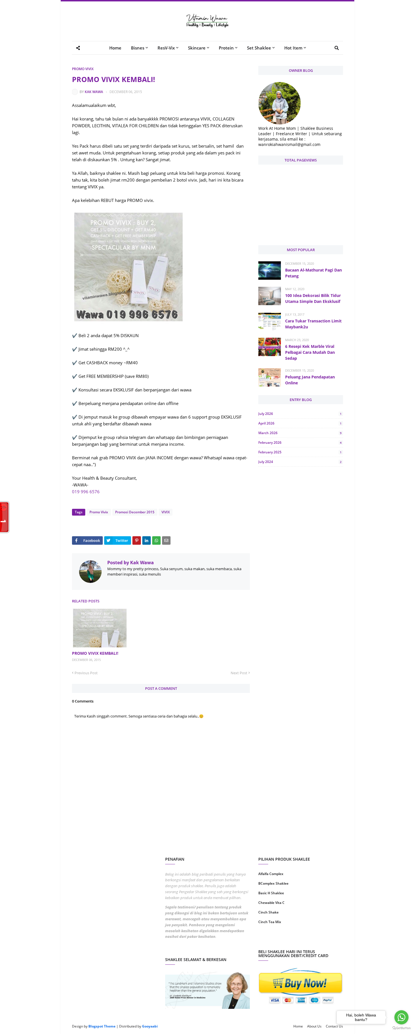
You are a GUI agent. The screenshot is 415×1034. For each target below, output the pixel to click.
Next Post (239, 672)
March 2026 (300, 432)
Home (298, 1026)
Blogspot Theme (101, 1026)
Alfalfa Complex (270, 873)
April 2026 (300, 423)
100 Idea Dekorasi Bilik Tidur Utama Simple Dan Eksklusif (313, 298)
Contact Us (334, 1026)
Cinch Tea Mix (269, 921)
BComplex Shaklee (273, 883)
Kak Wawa (94, 91)
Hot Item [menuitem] (293, 48)
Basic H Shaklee (271, 893)
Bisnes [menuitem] (137, 48)
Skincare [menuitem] (197, 48)
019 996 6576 (86, 491)
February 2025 (300, 452)
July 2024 (300, 461)
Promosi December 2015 (134, 512)
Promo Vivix (82, 68)
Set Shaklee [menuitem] (259, 48)
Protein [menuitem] (226, 48)
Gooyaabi (150, 1026)
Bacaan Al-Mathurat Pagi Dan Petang (313, 273)
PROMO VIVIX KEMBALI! (95, 653)
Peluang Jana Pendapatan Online (310, 379)
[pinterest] (322, 940)
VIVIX (165, 512)
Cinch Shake (268, 912)
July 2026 (300, 413)
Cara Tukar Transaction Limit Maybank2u (313, 323)
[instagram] (278, 940)
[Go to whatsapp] (401, 1017)
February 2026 (300, 442)
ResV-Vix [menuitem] (166, 48)
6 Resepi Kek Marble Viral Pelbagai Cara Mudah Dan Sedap (310, 352)
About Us (314, 1026)
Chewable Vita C (271, 902)
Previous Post (86, 672)
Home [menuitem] (115, 48)
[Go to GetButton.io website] (401, 1028)
